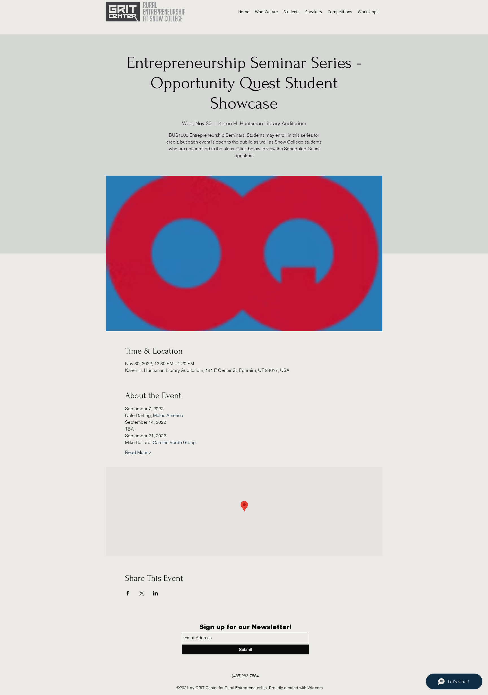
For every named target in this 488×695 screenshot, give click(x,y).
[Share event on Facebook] (127, 593)
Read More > (138, 452)
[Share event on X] (141, 593)
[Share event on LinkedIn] (155, 593)
